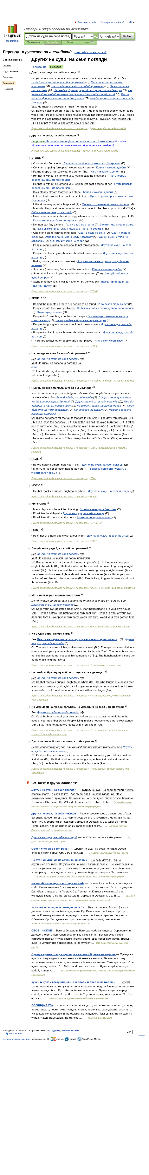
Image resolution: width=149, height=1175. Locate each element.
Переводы (52, 42)
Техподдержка (53, 1030)
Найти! (127, 36)
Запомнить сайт (87, 22)
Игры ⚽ (88, 42)
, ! (54, 837)
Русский (7, 65)
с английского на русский (90, 52)
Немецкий (8, 89)
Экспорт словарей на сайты (16, 1039)
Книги (70, 42)
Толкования (33, 42)
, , (88, 90)
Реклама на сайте (70, 1030)
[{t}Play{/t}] (78, 71)
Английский (8, 83)
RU (130, 22)
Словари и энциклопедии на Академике (56, 29)
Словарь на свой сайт (113, 22)
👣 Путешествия (14, 1033)
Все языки (8, 77)
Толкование (38, 66)
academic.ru (12, 41)
